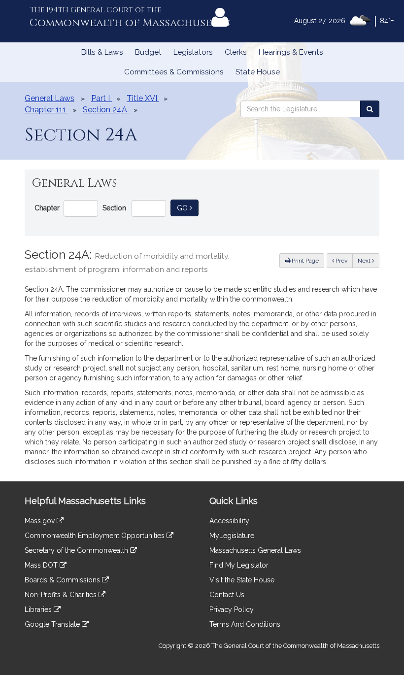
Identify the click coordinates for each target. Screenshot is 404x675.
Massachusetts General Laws (255, 550)
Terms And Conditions (244, 624)
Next (365, 260)
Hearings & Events (291, 52)
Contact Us (226, 595)
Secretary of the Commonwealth (77, 550)
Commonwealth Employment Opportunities (96, 536)
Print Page (304, 260)
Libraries (39, 609)
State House (258, 72)
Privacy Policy (231, 609)
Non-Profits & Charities (62, 595)
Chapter (47, 208)
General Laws (49, 98)
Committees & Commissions (174, 72)
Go (188, 207)
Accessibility (229, 521)
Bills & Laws (102, 52)
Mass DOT (42, 565)
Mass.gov (41, 521)
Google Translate (53, 624)
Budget (148, 52)
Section (114, 208)
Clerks (236, 52)
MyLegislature (231, 536)
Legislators (193, 52)
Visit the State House (241, 580)
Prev (343, 260)
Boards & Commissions (63, 580)
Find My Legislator (239, 565)
